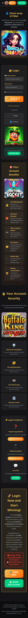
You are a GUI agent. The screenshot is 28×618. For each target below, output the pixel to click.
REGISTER (22, 3)
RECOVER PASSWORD (15, 439)
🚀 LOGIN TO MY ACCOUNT (14, 99)
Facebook (14, 121)
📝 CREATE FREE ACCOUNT (14, 583)
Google (14, 115)
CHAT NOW (15, 478)
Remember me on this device (14, 92)
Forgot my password (14, 106)
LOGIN (12, 3)
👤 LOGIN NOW (14, 573)
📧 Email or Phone (10, 75)
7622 (8, 515)
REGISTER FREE (14, 153)
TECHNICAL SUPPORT (15, 458)
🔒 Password (8, 84)
